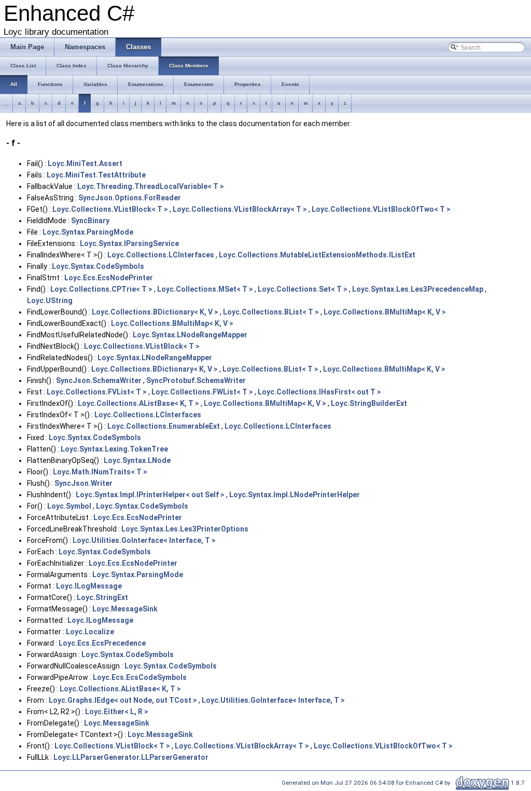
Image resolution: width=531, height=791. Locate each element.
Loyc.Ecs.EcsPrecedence (102, 643)
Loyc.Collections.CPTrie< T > (101, 289)
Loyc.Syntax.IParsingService (129, 243)
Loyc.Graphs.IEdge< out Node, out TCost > (123, 700)
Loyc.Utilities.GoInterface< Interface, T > (144, 540)
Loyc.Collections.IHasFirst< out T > (319, 392)
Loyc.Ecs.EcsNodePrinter (108, 278)
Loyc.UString (50, 300)
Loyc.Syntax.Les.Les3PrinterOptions (184, 529)
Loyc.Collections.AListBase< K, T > (138, 403)
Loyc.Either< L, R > (116, 711)
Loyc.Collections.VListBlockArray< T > (240, 209)
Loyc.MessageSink (125, 609)
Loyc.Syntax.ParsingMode (88, 232)
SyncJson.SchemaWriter (99, 380)
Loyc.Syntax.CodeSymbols (98, 266)
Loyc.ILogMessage (89, 586)
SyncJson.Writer (83, 483)
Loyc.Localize (90, 632)
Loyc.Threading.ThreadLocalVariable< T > (150, 186)
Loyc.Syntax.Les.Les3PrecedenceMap (417, 289)
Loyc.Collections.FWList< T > (202, 392)
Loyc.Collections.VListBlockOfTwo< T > (381, 209)
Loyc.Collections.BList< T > (271, 312)
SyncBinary (90, 220)
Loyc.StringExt (102, 597)
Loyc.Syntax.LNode (137, 460)
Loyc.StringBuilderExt (369, 403)
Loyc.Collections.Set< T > (302, 289)
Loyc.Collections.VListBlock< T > (110, 209)
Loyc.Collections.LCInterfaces (160, 255)
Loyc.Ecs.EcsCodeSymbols (140, 677)
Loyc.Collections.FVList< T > (97, 392)
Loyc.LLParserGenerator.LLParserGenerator (130, 757)
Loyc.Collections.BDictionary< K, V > (155, 312)
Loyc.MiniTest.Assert (85, 163)
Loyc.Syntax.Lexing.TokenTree (114, 449)
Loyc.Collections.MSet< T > (205, 289)
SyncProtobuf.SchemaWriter (196, 380)
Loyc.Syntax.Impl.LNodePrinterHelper (294, 494)
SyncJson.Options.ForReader (129, 198)
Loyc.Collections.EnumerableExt (163, 426)
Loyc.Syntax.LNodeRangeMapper (190, 335)
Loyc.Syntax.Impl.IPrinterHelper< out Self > (150, 494)
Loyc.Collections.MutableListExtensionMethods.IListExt (317, 255)
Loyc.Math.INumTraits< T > (100, 472)
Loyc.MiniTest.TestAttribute (96, 175)
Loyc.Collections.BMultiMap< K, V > (385, 312)
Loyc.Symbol (69, 506)
